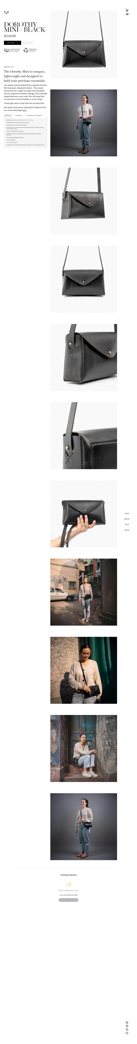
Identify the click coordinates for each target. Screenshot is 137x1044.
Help (127, 524)
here (24, 110)
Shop (127, 513)
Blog (127, 530)
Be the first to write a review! (68, 900)
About (127, 519)
